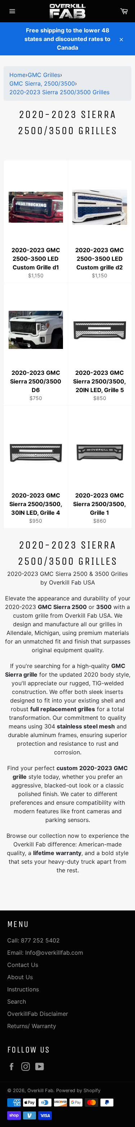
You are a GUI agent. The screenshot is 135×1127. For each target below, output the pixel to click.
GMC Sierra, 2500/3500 (42, 83)
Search (16, 1001)
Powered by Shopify (78, 1090)
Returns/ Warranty (31, 1026)
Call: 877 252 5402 (33, 940)
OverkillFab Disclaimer (37, 1013)
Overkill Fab (40, 1090)
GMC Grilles (44, 74)
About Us (20, 977)
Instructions (23, 989)
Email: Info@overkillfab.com (45, 952)
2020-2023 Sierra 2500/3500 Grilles (59, 92)
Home (17, 74)
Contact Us (22, 964)
